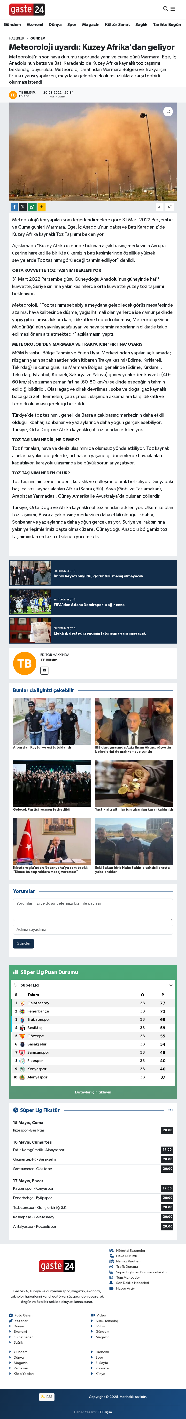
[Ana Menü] (172, 9)
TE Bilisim (48, 660)
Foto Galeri (23, 1315)
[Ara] (165, 9)
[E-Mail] (44, 671)
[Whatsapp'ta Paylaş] (32, 207)
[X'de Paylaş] (23, 207)
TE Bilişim (105, 1412)
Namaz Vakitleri (128, 1261)
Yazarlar (21, 1321)
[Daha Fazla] (42, 207)
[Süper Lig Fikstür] (170, 1110)
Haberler (16, 38)
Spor (72, 25)
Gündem (12, 25)
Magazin (91, 25)
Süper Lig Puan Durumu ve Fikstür (142, 1272)
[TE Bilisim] (24, 663)
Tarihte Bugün (167, 25)
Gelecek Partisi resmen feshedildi (41, 809)
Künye (100, 1374)
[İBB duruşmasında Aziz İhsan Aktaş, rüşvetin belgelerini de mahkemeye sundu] (134, 721)
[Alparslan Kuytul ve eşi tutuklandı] (52, 721)
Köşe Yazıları (24, 1374)
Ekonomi (34, 25)
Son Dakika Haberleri (132, 1283)
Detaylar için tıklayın (93, 1092)
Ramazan (21, 1368)
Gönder (23, 943)
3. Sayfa (102, 1363)
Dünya (55, 25)
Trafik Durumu (127, 1266)
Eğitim (100, 1326)
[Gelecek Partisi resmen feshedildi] (52, 783)
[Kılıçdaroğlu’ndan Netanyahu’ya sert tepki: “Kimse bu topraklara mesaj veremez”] (52, 841)
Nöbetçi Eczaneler (130, 1250)
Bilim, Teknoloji (107, 1321)
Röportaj (102, 1368)
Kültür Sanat (117, 25)
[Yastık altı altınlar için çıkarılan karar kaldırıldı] (134, 783)
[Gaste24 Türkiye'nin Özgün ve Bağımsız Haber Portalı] (27, 9)
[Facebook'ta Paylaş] (14, 207)
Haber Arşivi (125, 1288)
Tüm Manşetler (128, 1277)
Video (101, 1315)
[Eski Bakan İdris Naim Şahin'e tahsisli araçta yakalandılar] (134, 841)
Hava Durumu (126, 1256)
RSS (49, 1397)
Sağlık (141, 25)
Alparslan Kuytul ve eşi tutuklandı (42, 747)
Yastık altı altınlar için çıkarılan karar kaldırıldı (134, 809)
